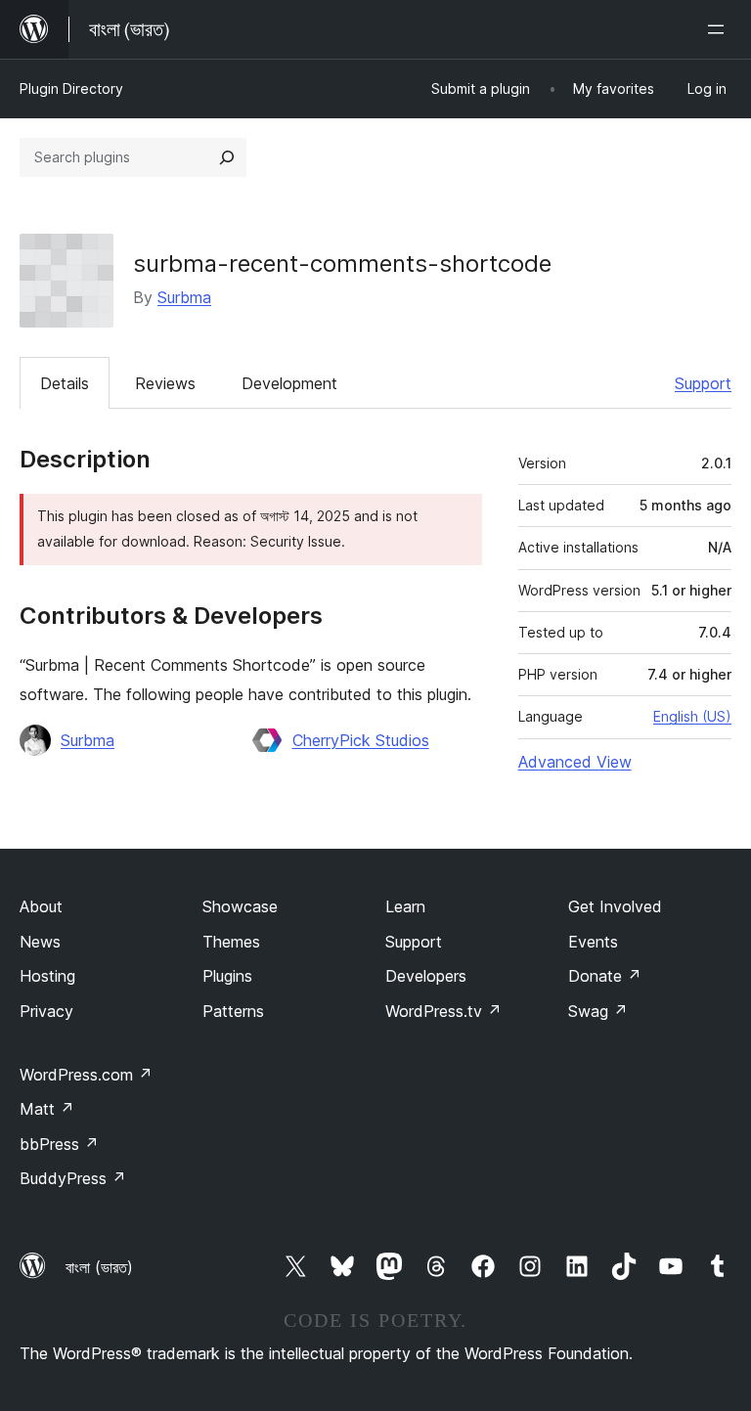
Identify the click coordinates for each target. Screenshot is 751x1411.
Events (593, 941)
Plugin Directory (71, 88)
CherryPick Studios (360, 740)
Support (703, 383)
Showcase (240, 906)
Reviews (165, 383)
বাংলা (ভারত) (99, 1267)
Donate (604, 976)
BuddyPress (73, 1178)
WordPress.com (86, 1074)
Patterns (233, 1011)
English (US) (692, 716)
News (40, 941)
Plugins (227, 976)
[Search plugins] (226, 157)
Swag (598, 1011)
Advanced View (575, 762)
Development (289, 383)
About (41, 906)
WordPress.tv (443, 1011)
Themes (231, 941)
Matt (47, 1109)
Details (64, 383)
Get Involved (615, 906)
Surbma (184, 297)
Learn (405, 906)
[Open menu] (719, 29)
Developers (425, 976)
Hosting (47, 976)
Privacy (46, 1011)
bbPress (59, 1144)
